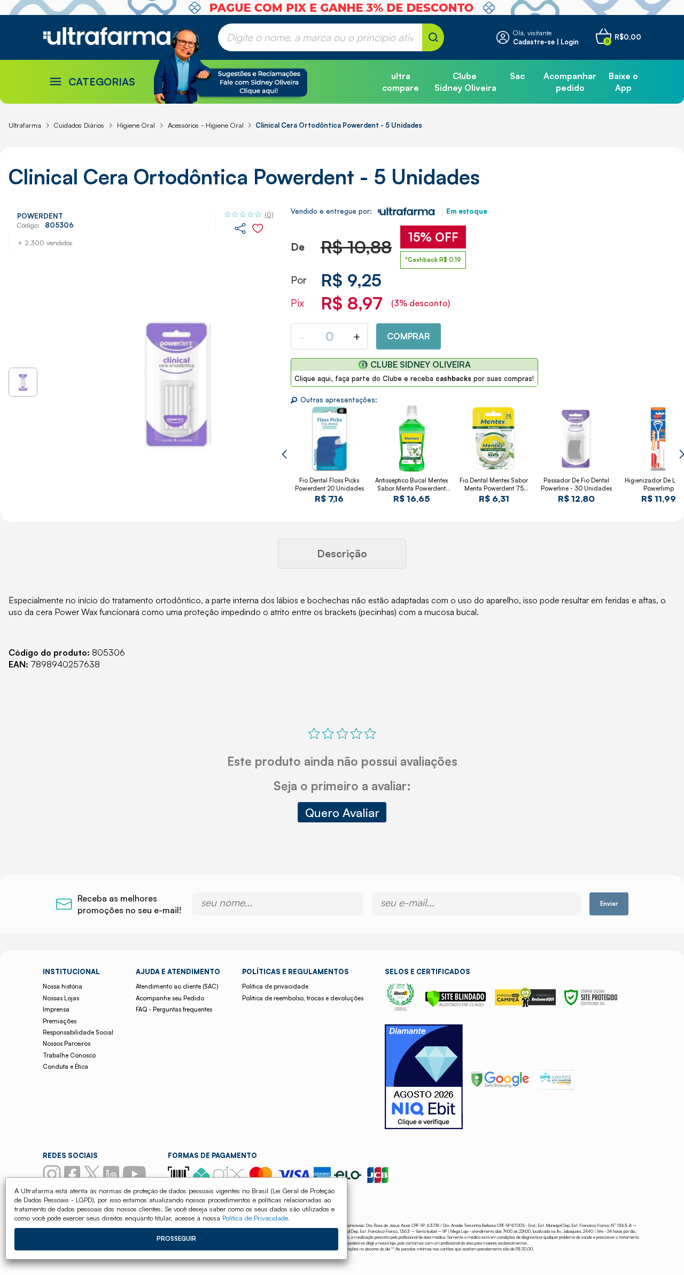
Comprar (408, 336)
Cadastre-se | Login (546, 41)
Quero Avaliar (342, 812)
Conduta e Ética (65, 1066)
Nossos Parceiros (66, 1043)
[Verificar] (455, 1004)
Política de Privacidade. (256, 1218)
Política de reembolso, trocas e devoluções (302, 998)
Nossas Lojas (61, 998)
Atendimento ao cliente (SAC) (177, 986)
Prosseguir (176, 1238)
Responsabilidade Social (78, 1032)
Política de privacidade (275, 986)
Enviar (609, 903)
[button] (284, 454)
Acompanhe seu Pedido (170, 998)
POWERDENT (40, 216)
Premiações (59, 1021)
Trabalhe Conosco (69, 1055)
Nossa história (62, 986)
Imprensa (56, 1009)
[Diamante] (424, 1078)
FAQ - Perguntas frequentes (174, 1009)
